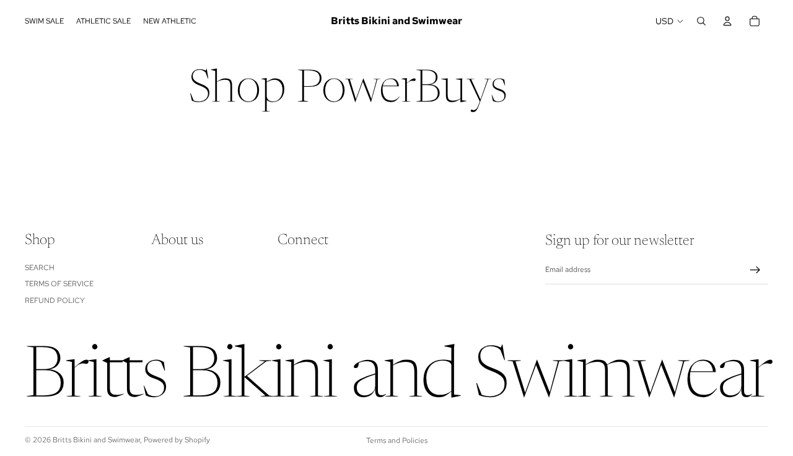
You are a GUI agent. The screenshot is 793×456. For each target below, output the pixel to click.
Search (40, 267)
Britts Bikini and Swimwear (96, 440)
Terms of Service (59, 284)
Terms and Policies (396, 440)
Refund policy (55, 300)
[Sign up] (755, 270)
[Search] (701, 21)
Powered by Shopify (177, 440)
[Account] (727, 21)
